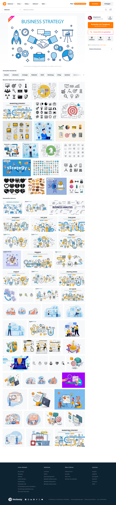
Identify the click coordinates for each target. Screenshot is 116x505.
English (94, 471)
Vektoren (10, 4)
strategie (25, 75)
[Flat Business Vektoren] (70, 131)
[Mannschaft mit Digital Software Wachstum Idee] (17, 363)
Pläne (71, 4)
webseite (34, 75)
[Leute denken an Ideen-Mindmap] (44, 131)
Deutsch (94, 479)
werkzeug (51, 75)
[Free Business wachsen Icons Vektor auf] (46, 110)
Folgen (110, 19)
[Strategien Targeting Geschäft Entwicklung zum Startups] (75, 363)
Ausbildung (21, 481)
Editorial (35, 4)
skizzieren (15, 75)
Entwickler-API (22, 484)
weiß (42, 75)
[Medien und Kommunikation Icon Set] (46, 167)
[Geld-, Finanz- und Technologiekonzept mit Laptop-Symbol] (56, 186)
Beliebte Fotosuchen (50, 481)
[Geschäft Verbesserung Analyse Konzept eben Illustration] (52, 311)
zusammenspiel (78, 75)
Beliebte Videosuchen (50, 484)
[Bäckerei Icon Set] (36, 186)
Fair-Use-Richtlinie (101, 499)
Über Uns (67, 476)
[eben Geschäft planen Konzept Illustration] (41, 346)
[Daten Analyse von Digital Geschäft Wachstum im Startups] (75, 419)
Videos (27, 4)
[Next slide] (82, 75)
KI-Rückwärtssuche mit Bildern (27, 486)
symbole (67, 75)
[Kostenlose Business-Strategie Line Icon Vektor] (72, 91)
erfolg (59, 75)
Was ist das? (103, 45)
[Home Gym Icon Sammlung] (76, 186)
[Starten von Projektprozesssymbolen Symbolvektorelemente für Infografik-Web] (26, 295)
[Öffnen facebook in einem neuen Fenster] (25, 499)
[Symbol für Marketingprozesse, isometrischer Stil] (10, 295)
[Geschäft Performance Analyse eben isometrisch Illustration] (12, 346)
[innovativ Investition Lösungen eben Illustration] (41, 399)
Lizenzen (46, 471)
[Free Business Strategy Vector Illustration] (13, 207)
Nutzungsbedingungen (77, 499)
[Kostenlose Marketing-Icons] (51, 150)
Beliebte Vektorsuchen (50, 479)
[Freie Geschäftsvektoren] (74, 150)
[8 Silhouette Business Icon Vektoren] (73, 167)
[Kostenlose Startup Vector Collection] (72, 110)
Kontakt (67, 474)
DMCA (45, 474)
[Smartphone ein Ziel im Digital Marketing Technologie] (54, 419)
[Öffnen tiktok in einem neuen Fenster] (36, 499)
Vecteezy (20, 474)
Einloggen (107, 4)
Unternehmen (22, 479)
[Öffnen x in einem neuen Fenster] (39, 499)
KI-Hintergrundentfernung (25, 489)
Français (94, 481)
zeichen (6, 75)
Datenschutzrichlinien (90, 499)
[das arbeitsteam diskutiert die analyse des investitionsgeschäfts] (12, 150)
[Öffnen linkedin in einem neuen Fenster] (31, 499)
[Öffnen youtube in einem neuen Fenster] (42, 499)
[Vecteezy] (4, 3)
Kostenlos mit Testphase (100, 25)
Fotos (19, 4)
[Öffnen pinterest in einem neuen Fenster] (34, 499)
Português (95, 476)
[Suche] (106, 10)
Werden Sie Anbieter (71, 479)
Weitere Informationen (95, 49)
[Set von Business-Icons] (16, 91)
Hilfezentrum (69, 471)
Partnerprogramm (49, 476)
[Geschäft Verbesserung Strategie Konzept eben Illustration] (15, 329)
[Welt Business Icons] (44, 91)
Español (94, 474)
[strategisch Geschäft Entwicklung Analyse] (12, 380)
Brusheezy (21, 471)
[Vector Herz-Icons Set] (14, 186)
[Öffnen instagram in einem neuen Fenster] (28, 499)
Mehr (43, 4)
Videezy (20, 476)
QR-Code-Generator (23, 491)
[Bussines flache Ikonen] (17, 131)
